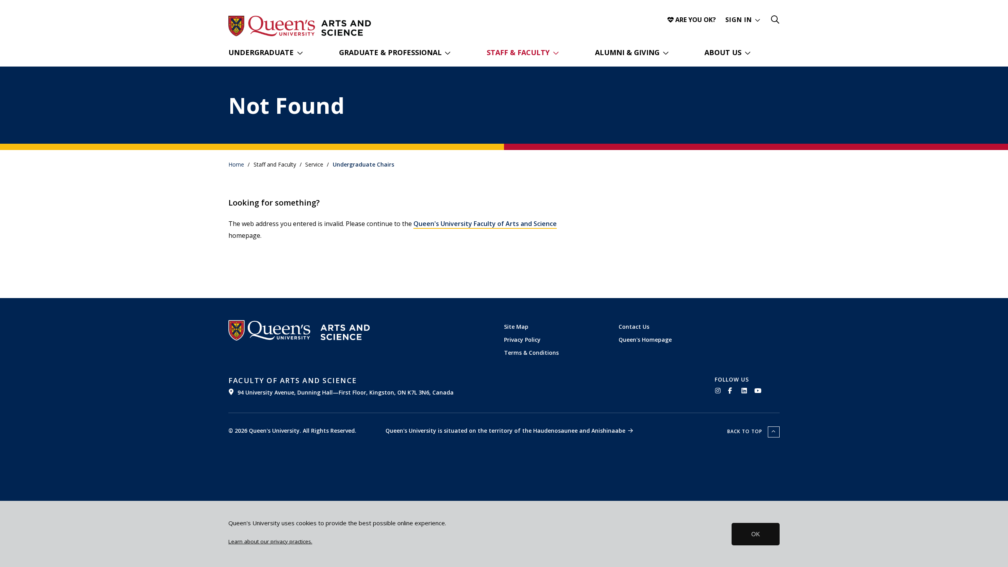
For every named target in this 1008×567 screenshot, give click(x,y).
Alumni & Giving (627, 52)
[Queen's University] (271, 26)
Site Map (516, 326)
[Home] (346, 28)
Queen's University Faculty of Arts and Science (485, 223)
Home (236, 164)
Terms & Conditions (531, 352)
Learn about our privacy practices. (270, 541)
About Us (722, 52)
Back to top (745, 431)
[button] (743, 20)
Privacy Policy (522, 339)
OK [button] (755, 534)
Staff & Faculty (518, 52)
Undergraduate (261, 52)
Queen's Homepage (645, 339)
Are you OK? (695, 19)
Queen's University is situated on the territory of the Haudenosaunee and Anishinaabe (505, 430)
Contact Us (634, 326)
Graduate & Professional (390, 52)
